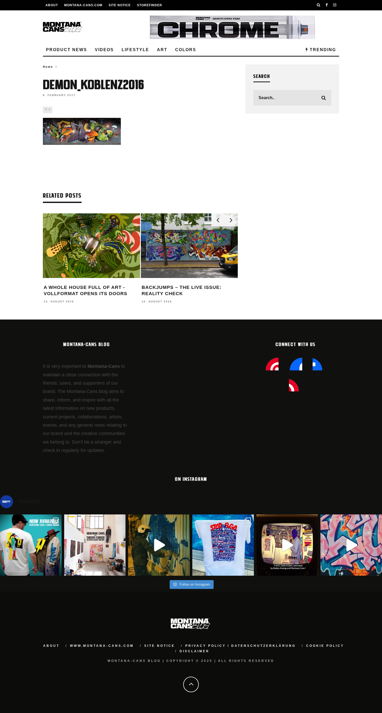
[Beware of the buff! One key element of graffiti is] (95, 545)
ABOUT (51, 5)
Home (48, 66)
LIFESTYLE (135, 49)
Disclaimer (194, 651)
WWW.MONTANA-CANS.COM (102, 646)
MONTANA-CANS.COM (83, 5)
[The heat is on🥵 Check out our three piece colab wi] (223, 545)
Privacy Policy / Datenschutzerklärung (240, 646)
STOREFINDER (149, 5)
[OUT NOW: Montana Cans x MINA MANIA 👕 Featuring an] (31, 545)
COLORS (185, 49)
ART (162, 49)
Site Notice (120, 5)
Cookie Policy (325, 646)
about (51, 646)
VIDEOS (104, 49)
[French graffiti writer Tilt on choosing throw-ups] (159, 545)
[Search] (318, 5)
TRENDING (322, 49)
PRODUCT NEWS (66, 49)
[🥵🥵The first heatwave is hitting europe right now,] (287, 545)
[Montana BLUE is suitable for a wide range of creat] (351, 545)
